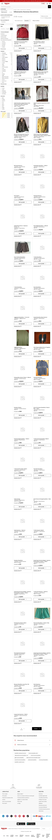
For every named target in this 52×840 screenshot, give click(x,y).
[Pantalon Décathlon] (22, 551)
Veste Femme (41, 105)
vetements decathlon (32, 759)
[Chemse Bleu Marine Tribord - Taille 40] (22, 368)
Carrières (41, 793)
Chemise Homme (42, 196)
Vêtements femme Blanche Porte (38, 836)
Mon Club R (4, 803)
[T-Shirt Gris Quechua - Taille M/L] (42, 582)
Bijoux (8, 835)
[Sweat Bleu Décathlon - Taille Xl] (42, 156)
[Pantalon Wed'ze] (22, 398)
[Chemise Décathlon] (42, 368)
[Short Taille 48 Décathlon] (22, 248)
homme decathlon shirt (33, 753)
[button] (46, 1)
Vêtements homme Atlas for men (48, 836)
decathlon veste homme (19, 762)
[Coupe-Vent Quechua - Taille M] (22, 705)
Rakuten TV (16, 828)
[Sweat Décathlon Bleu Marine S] (42, 308)
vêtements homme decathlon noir (21, 755)
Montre (16, 835)
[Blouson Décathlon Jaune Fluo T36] (22, 675)
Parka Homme (22, 228)
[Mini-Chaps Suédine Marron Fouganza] (42, 338)
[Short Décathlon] (42, 278)
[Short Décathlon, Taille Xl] (42, 32)
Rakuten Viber (22, 828)
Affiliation (41, 803)
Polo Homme (41, 74)
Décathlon (17, 42)
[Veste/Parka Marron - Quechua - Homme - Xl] (22, 216)
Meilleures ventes (48, 17)
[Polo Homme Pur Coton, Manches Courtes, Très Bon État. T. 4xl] (42, 62)
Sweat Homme (22, 42)
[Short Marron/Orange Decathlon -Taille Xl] (42, 489)
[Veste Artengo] (22, 489)
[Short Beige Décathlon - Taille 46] (42, 216)
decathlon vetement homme (20, 753)
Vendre (3, 799)
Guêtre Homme (42, 348)
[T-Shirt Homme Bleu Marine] (22, 62)
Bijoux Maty (43, 836)
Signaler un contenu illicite (22, 799)
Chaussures (27, 835)
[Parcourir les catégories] (2, 3)
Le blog (18, 803)
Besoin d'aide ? (20, 793)
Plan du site (19, 801)
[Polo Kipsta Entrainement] (22, 643)
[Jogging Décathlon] (22, 338)
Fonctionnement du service (44, 809)
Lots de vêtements (33, 836)
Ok (11, 28)
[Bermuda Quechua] (22, 156)
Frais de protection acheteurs (23, 797)
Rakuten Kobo (11, 828)
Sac (4, 835)
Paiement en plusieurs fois (7, 797)
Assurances (41, 810)
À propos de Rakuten (36, 828)
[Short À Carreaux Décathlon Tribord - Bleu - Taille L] (42, 398)
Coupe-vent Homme (23, 715)
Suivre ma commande (6, 801)
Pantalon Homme (22, 408)
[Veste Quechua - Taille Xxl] (22, 521)
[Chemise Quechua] (42, 186)
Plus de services (28, 828)
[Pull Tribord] (22, 186)
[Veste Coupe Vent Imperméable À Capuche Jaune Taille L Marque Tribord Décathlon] (42, 125)
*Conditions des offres (43, 797)
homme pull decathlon (43, 759)
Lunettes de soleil (12, 836)
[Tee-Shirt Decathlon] (42, 459)
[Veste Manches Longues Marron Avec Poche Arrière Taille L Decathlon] (22, 94)
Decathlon (4, 21)
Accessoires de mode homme (6, 17)
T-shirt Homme (22, 72)
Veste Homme (22, 105)
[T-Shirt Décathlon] (42, 248)
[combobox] (24, 7)
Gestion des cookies (43, 801)
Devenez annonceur (43, 805)
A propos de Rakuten (43, 807)
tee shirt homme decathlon (20, 759)
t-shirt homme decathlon (36, 755)
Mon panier (4, 795)
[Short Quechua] (42, 675)
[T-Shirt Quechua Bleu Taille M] (22, 459)
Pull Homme (21, 196)
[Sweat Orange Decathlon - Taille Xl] (22, 429)
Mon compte (4, 793)
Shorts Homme (42, 42)
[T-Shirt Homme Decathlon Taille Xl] (42, 429)
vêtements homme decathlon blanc (33, 757)
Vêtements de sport (21, 836)
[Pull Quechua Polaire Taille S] (22, 613)
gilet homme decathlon (19, 757)
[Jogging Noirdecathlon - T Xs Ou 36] (22, 308)
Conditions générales (43, 795)
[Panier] (50, 3)
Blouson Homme (22, 136)
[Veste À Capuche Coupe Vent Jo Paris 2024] (42, 94)
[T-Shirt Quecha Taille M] (42, 521)
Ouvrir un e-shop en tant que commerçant (25, 795)
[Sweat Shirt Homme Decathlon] (22, 32)
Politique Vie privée (42, 799)
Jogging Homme (22, 318)
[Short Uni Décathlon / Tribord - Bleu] (42, 613)
